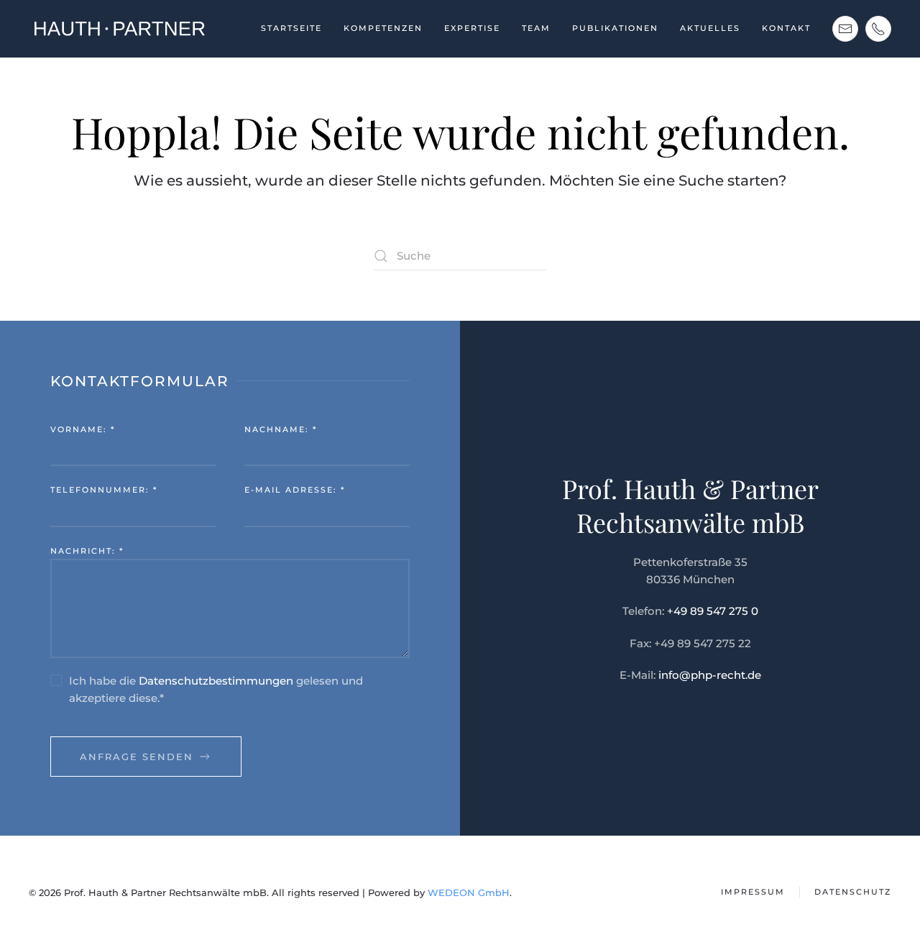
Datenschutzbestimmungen (216, 681)
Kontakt (786, 28)
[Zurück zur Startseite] (118, 29)
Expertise (472, 28)
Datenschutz (852, 892)
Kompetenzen (383, 28)
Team (536, 28)
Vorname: (82, 429)
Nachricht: (87, 551)
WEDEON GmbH (469, 892)
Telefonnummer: (103, 490)
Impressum (753, 892)
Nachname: (280, 429)
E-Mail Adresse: (294, 490)
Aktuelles (710, 28)
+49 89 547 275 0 (712, 611)
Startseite (291, 28)
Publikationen (615, 28)
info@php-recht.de (709, 675)
